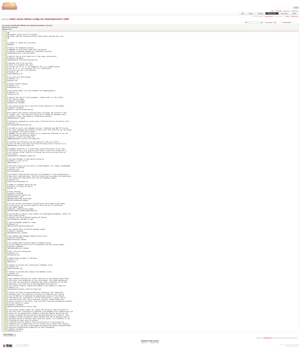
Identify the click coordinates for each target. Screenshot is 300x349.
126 (5, 246)
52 (5, 119)
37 (5, 94)
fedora (28, 19)
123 (5, 241)
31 (5, 83)
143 (5, 275)
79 (5, 165)
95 (5, 193)
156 (5, 297)
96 (5, 195)
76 (5, 160)
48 (5, 112)
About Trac (287, 11)
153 (5, 292)
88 (5, 181)
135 (5, 261)
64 (5, 140)
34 (5, 89)
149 (5, 285)
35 (5, 90)
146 (5, 280)
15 (5, 56)
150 (5, 287)
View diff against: (287, 22)
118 (5, 232)
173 (5, 327)
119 (5, 234)
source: (5, 19)
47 (5, 111)
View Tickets (284, 13)
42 (5, 102)
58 (5, 129)
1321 (27, 25)
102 (5, 205)
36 (5, 92)
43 (5, 104)
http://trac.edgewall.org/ (292, 346)
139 (5, 268)
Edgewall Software (23, 346)
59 (5, 131)
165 (5, 313)
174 (5, 329)
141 (5, 271)
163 (5, 309)
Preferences (294, 11)
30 (5, 82)
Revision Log (294, 16)
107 (5, 213)
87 (5, 179)
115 (5, 227)
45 (5, 107)
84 (5, 174)
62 (5, 136)
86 (5, 177)
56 (5, 126)
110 (5, 219)
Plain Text (144, 342)
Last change (6, 25)
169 (5, 320)
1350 (66, 19)
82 (5, 171)
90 (5, 184)
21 (5, 66)
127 (5, 248)
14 (5, 54)
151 (5, 289)
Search (294, 13)
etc (42, 19)
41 (5, 100)
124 (5, 242)
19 (5, 63)
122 (5, 239)
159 (5, 303)
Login (272, 11)
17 (5, 59)
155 (5, 295)
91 (5, 186)
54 (5, 123)
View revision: (268, 22)
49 (5, 114)
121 (5, 237)
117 (5, 231)
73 (5, 155)
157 (5, 299)
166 (5, 315)
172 (5, 325)
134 (5, 260)
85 (5, 176)
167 (5, 316)
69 (5, 148)
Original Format (154, 342)
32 (5, 85)
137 (5, 265)
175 (5, 330)
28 (5, 78)
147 (5, 282)
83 (5, 172)
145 (5, 278)
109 (5, 217)
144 (5, 277)
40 (5, 99)
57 (5, 128)
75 (5, 159)
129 (5, 251)
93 (5, 190)
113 (5, 224)
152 (5, 290)
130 (5, 253)
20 (5, 65)
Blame (287, 16)
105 (5, 210)
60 (5, 133)
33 (5, 87)
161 (5, 306)
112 (5, 222)
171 (5, 323)
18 (5, 61)
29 (5, 80)
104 (5, 208)
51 (5, 118)
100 (5, 202)
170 (5, 322)
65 (5, 142)
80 (5, 167)
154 (5, 294)
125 (5, 244)
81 (5, 169)
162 (5, 308)
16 (5, 58)
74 (5, 157)
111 (5, 220)
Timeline (251, 13)
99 (5, 200)
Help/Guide (279, 11)
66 (5, 143)
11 (5, 49)
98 (5, 198)
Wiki (243, 13)
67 (5, 145)
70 (5, 150)
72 (5, 154)
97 (5, 196)
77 (5, 162)
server (20, 19)
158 (5, 301)
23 (5, 70)
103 (5, 207)
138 (5, 266)
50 (5, 116)
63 (5, 138)
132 (5, 256)
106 (5, 212)
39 (5, 97)
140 (5, 270)
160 (5, 304)
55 (5, 124)
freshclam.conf (53, 19)
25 (5, 73)
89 (5, 183)
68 (5, 147)
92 (5, 188)
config (36, 19)
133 (5, 258)
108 (5, 215)
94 (5, 191)
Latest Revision (269, 16)
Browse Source (272, 13)
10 (5, 47)
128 (5, 249)
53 (5, 121)
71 (5, 152)
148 (5, 283)
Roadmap (260, 13)
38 (5, 95)
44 (5, 106)
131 (5, 254)
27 (5, 77)
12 (5, 51)
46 (5, 109)
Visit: (246, 22)
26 (5, 75)
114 (5, 226)
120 (5, 236)
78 (5, 164)
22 (5, 68)
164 (5, 311)
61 (5, 135)
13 (5, 53)
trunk (12, 19)
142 (5, 273)
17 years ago (48, 25)
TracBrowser (268, 338)
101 (5, 203)
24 (5, 72)
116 (5, 229)
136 (5, 263)
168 (5, 318)
